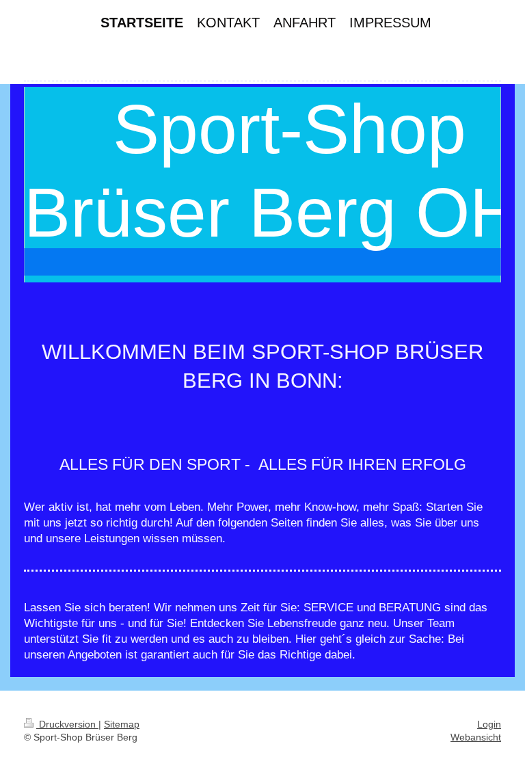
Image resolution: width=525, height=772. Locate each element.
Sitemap (121, 724)
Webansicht (475, 737)
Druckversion (67, 724)
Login (489, 724)
